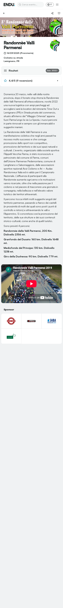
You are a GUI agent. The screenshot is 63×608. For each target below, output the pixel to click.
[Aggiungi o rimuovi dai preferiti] (59, 13)
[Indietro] (4, 13)
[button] (31, 80)
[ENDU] (9, 4)
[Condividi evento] (52, 13)
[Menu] (57, 4)
